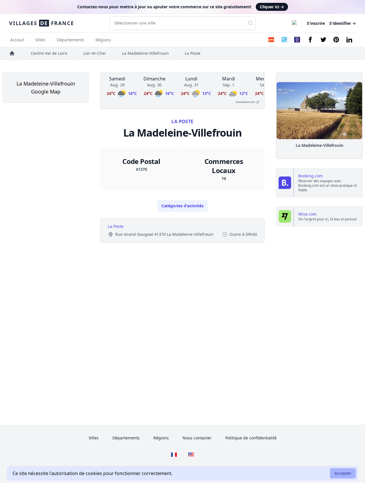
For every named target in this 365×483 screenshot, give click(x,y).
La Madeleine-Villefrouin (145, 53)
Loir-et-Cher (94, 53)
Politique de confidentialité (251, 438)
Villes (40, 39)
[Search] (250, 23)
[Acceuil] (12, 53)
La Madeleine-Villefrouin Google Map (46, 87)
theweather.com (245, 102)
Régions (103, 39)
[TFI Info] (297, 39)
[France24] (284, 39)
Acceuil (17, 39)
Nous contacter (197, 438)
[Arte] (271, 39)
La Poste (192, 53)
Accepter (342, 473)
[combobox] (183, 23)
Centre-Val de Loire (49, 53)
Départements (70, 39)
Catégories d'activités (182, 205)
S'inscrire (316, 23)
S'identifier (342, 23)
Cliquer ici (272, 6)
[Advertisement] (45, 147)
